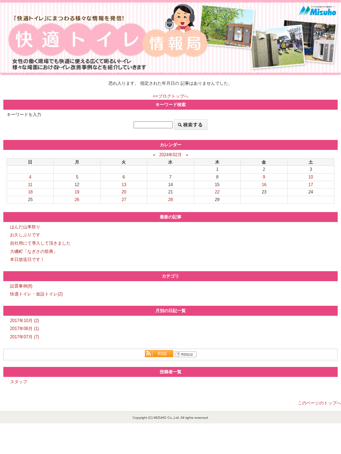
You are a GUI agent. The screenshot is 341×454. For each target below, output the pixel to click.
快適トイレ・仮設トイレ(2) (36, 293)
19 (77, 191)
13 (124, 184)
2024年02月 (170, 154)
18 (30, 191)
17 (310, 184)
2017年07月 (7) (24, 336)
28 (170, 199)
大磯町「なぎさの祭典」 (34, 251)
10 (310, 176)
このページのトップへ (319, 402)
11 (30, 184)
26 (77, 199)
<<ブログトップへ (170, 96)
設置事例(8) (21, 286)
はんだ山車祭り (25, 226)
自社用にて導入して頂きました (40, 243)
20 (124, 191)
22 (217, 191)
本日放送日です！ (27, 259)
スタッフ (18, 381)
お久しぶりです (25, 234)
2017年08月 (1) (24, 328)
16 (264, 184)
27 (124, 199)
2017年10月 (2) (24, 320)
